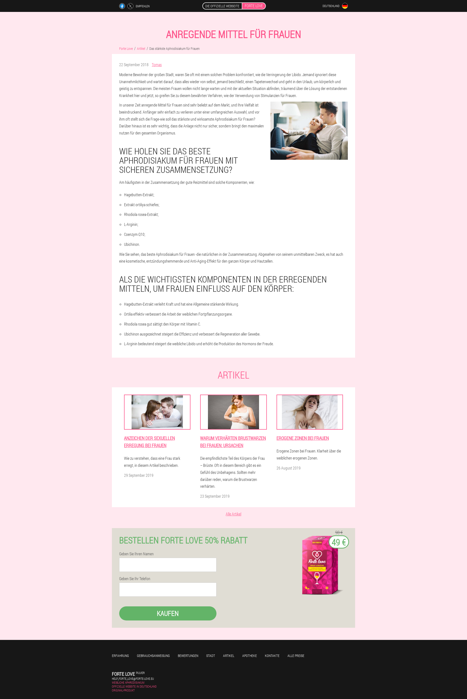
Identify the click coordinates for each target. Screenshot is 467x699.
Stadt (210, 655)
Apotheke (249, 655)
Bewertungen (188, 655)
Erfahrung (120, 655)
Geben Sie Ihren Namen (136, 554)
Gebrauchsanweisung (153, 655)
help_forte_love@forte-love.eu (133, 679)
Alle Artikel (233, 513)
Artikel (228, 655)
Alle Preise (295, 655)
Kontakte (272, 655)
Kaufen (168, 613)
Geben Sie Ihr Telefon (134, 579)
